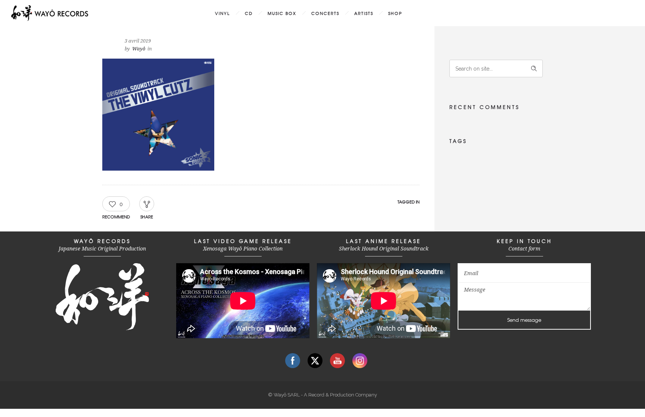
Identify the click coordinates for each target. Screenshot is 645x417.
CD (249, 13)
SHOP (395, 13)
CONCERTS (325, 13)
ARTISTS (363, 13)
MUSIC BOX (282, 13)
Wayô (138, 49)
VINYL (222, 13)
